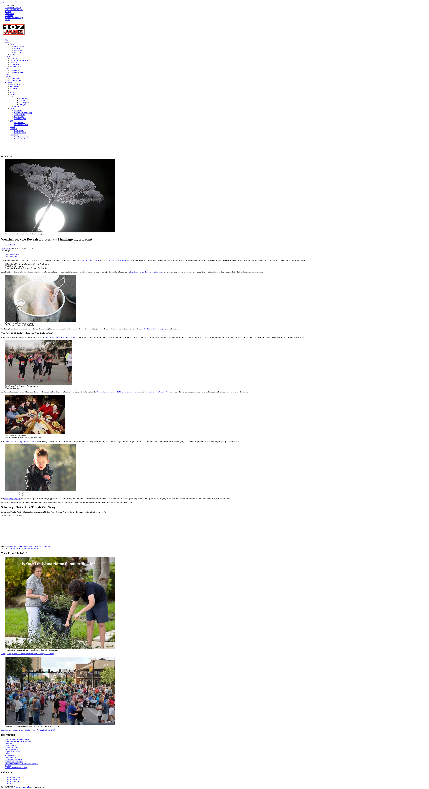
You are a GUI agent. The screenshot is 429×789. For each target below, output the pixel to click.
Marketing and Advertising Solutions (18, 741)
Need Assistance (11, 745)
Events (7, 20)
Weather (13, 548)
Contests (8, 12)
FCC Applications (11, 750)
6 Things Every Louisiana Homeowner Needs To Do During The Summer (27, 654)
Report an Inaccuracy (12, 752)
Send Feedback (15, 86)
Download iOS (15, 70)
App (6, 68)
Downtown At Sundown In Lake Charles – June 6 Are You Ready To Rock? (28, 730)
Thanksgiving (22, 548)
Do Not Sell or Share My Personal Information (21, 764)
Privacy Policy (10, 758)
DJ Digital (18, 52)
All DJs (12, 44)
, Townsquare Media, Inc (21, 787)
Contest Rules (15, 78)
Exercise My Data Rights (14, 762)
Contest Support (15, 80)
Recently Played (15, 66)
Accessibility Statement (13, 760)
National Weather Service (90, 260)
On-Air (8, 42)
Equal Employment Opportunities (17, 739)
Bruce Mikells (6, 249)
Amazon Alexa (15, 62)
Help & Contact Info (17, 84)
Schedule (13, 54)
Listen (7, 56)
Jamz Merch (9, 14)
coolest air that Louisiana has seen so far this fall (61, 337)
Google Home (15, 64)
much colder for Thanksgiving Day (153, 329)
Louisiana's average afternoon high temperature (146, 272)
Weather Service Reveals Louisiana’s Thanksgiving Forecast (28, 546)
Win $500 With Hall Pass (14, 10)
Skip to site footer (21, 2)
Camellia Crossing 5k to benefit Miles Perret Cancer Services (117, 392)
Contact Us (9, 82)
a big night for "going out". (158, 392)
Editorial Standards (12, 747)
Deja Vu (17, 48)
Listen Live (9, 16)
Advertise (13, 88)
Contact (8, 766)
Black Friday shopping (12, 499)
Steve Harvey (19, 46)
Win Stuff (8, 76)
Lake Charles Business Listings (16, 768)
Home (7, 40)
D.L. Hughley (19, 50)
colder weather (32, 548)
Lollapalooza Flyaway (13, 8)
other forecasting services (117, 260)
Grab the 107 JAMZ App (14, 18)
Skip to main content (8, 2)
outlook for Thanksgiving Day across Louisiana (21, 442)
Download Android (17, 72)
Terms (7, 754)
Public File (9, 743)
